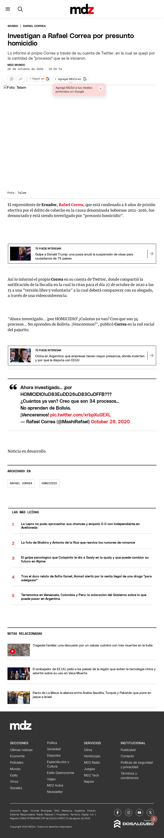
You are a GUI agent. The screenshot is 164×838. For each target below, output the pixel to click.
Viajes (51, 779)
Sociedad (54, 749)
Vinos (14, 781)
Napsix (89, 781)
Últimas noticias (21, 750)
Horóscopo (92, 756)
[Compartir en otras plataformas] (21, 79)
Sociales (16, 788)
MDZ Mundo (16, 65)
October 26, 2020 (110, 422)
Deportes (54, 755)
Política (52, 743)
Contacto (127, 756)
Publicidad (128, 750)
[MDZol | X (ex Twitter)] (150, 812)
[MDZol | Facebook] (117, 812)
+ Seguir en (37, 78)
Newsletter (55, 792)
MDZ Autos (55, 785)
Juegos (89, 769)
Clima (88, 750)
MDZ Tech (91, 775)
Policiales (16, 762)
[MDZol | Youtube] (139, 812)
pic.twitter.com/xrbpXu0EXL (80, 415)
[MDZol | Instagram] (128, 812)
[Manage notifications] (154, 819)
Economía (17, 756)
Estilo (14, 775)
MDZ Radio (92, 762)
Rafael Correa (21, 483)
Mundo (13, 26)
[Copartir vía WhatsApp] (11, 79)
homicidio (49, 483)
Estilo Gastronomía (60, 773)
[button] (8, 8)
